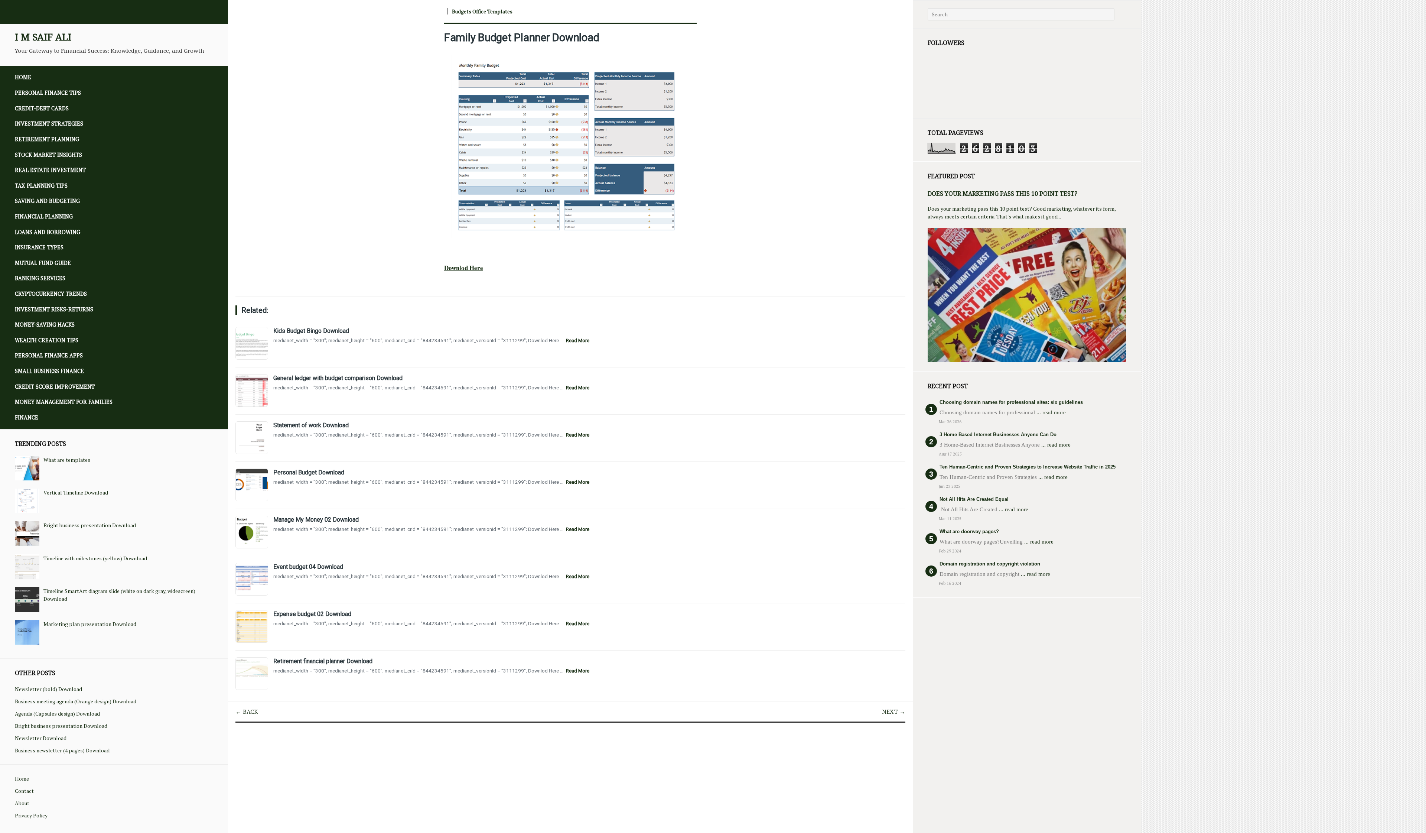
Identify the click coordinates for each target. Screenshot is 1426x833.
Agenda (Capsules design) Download (57, 713)
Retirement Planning (47, 139)
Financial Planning (44, 216)
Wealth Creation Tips (46, 340)
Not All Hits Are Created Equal (974, 499)
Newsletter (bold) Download (48, 689)
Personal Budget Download (308, 472)
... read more (1051, 412)
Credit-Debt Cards (42, 108)
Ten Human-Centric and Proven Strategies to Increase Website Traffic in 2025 (1028, 467)
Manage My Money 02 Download (316, 519)
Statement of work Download (311, 425)
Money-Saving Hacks (45, 324)
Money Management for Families (64, 401)
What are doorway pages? (969, 531)
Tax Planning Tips (41, 185)
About (22, 803)
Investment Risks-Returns (54, 309)
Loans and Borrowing (47, 232)
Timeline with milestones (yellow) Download (95, 558)
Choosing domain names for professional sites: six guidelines (1011, 402)
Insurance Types (39, 247)
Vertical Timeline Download (75, 492)
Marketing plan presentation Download (89, 624)
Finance (26, 417)
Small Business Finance (49, 371)
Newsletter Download (40, 738)
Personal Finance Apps (49, 355)
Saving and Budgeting (47, 200)
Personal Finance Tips (48, 92)
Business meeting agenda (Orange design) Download (75, 701)
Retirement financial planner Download (322, 661)
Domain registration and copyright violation (990, 564)
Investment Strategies (49, 123)
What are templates (66, 459)
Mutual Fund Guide (43, 262)
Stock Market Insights (48, 154)
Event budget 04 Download (308, 566)
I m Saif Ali (43, 36)
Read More (577, 340)
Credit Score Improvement (55, 386)
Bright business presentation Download (89, 525)
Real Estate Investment (50, 170)
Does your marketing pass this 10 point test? (1002, 193)
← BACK (246, 711)
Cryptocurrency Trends (51, 293)
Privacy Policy (31, 815)
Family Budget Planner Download (521, 37)
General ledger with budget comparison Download (338, 378)
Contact (24, 790)
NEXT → (893, 711)
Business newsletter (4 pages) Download (62, 750)
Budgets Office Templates (482, 11)
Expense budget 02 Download (312, 614)
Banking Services (40, 278)
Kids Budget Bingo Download (311, 330)
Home (23, 77)
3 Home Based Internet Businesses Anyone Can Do (998, 434)
